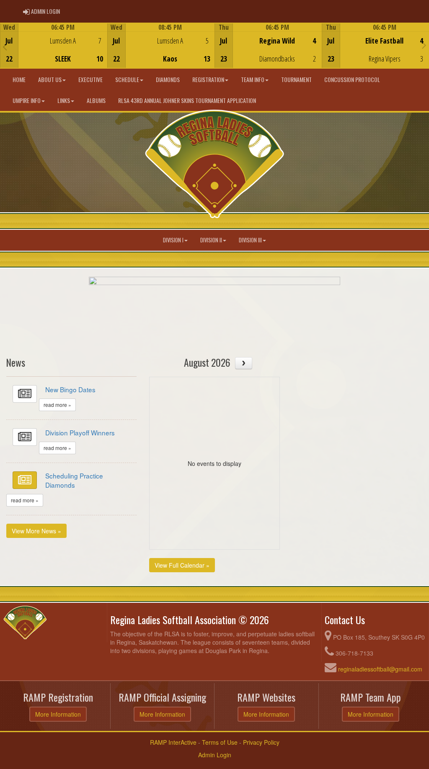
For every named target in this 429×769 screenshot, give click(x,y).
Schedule (127, 79)
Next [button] (424, 45)
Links (63, 100)
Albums (96, 100)
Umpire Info (27, 100)
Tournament (296, 79)
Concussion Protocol (352, 79)
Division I (173, 240)
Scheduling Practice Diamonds (74, 480)
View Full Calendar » (182, 565)
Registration (208, 79)
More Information (58, 714)
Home (19, 79)
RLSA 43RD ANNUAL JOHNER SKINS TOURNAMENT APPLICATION (187, 100)
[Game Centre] (54, 52)
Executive (90, 79)
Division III (250, 240)
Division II (211, 240)
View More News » (36, 531)
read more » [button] (57, 404)
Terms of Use (220, 742)
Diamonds (168, 79)
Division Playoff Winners (80, 432)
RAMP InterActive (173, 742)
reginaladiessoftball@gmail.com (380, 669)
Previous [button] (5, 46)
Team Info (252, 79)
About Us (50, 79)
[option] (53, 45)
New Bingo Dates (70, 389)
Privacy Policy (261, 742)
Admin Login (214, 755)
